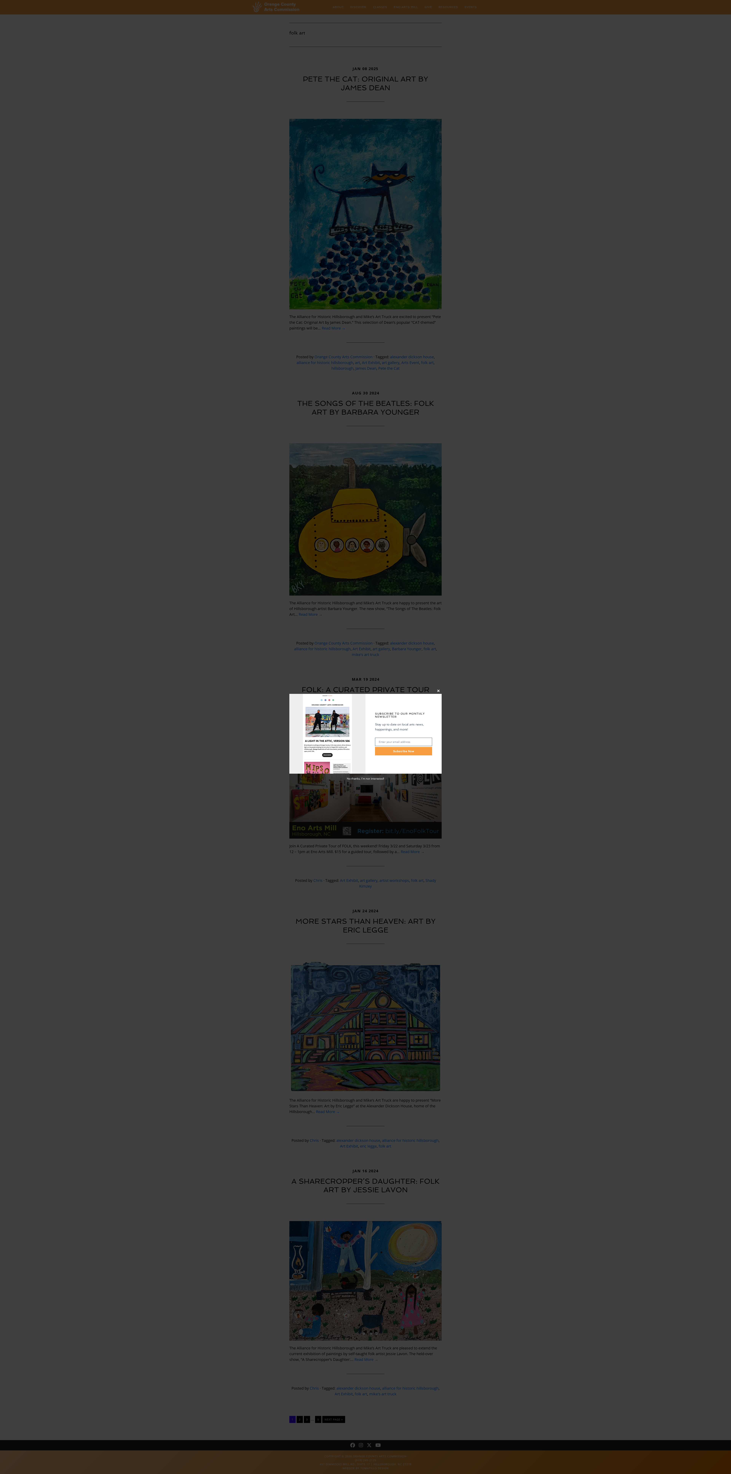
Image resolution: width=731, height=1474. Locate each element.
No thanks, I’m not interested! (365, 778)
